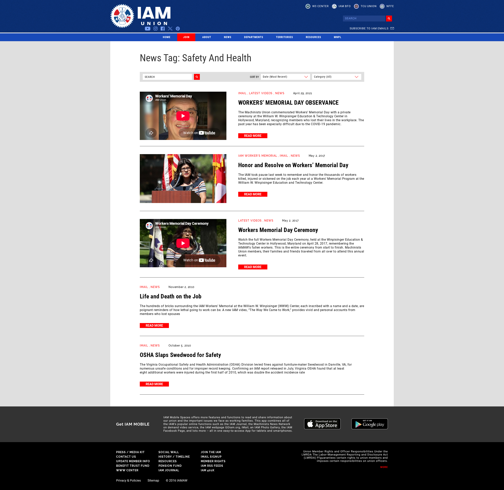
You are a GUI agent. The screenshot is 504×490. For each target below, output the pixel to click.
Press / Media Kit (130, 452)
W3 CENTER (320, 6)
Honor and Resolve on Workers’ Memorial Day (293, 165)
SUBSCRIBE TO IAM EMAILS (369, 28)
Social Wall (168, 452)
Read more (252, 136)
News (228, 37)
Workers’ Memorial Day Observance (288, 102)
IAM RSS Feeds (212, 465)
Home (166, 37)
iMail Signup (211, 456)
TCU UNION (369, 6)
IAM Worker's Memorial (257, 155)
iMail (242, 93)
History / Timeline (174, 456)
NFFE (390, 6)
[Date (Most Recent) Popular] (285, 76)
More (384, 467)
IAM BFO (345, 6)
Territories (284, 37)
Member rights (213, 461)
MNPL (337, 37)
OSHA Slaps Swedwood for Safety (180, 354)
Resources (313, 37)
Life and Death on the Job (171, 296)
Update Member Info (133, 461)
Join (186, 37)
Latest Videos (260, 93)
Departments (253, 37)
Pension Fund (170, 465)
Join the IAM (211, 452)
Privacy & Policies (128, 480)
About (206, 37)
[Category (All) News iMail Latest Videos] (336, 76)
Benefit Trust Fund (132, 465)
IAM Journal (168, 470)
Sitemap (153, 480)
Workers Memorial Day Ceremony (278, 229)
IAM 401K (207, 470)
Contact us (126, 456)
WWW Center (127, 470)
